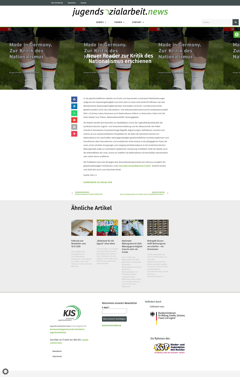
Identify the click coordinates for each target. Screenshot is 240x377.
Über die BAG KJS (57, 3)
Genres (100, 22)
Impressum (57, 356)
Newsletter (72, 3)
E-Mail (105, 308)
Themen (118, 22)
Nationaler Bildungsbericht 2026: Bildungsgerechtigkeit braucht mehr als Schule (132, 246)
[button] (237, 34)
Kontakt (83, 3)
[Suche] (235, 22)
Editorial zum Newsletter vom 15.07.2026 (78, 244)
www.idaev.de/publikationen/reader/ (135, 166)
